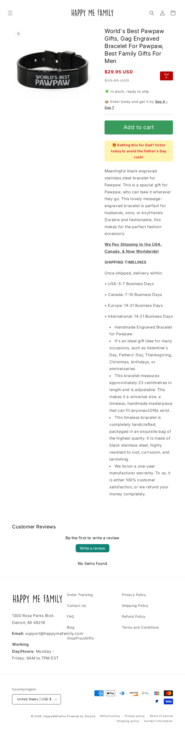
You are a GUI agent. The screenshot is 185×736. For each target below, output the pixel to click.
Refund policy (110, 716)
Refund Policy (133, 616)
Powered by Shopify (81, 716)
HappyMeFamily (54, 716)
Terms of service (161, 716)
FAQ (70, 616)
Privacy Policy (134, 595)
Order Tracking (80, 595)
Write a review (92, 548)
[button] (10, 13)
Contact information (158, 721)
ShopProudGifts (80, 638)
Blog (70, 627)
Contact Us (76, 605)
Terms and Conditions (140, 627)
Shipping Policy (135, 605)
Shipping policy (128, 721)
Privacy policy (135, 716)
